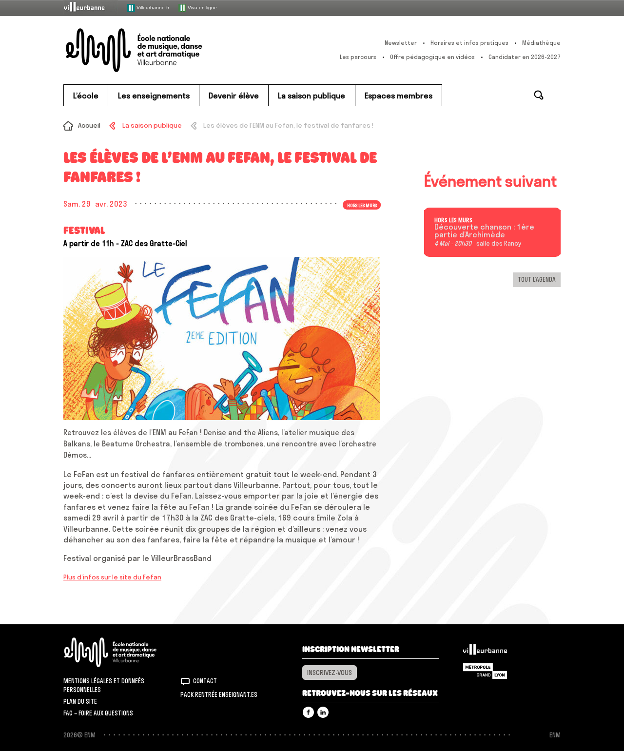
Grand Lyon (485, 671)
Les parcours (358, 56)
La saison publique (151, 125)
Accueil (89, 125)
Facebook (308, 712)
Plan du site (80, 701)
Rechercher (539, 95)
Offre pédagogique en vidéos (432, 56)
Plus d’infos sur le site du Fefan (112, 577)
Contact (205, 681)
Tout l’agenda (537, 279)
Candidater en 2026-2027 (524, 56)
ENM (123, 652)
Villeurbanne (485, 652)
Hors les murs (453, 220)
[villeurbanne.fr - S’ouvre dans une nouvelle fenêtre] (90, 7)
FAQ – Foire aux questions (98, 713)
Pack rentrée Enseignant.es (218, 694)
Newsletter (401, 42)
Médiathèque (541, 42)
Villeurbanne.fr (152, 7)
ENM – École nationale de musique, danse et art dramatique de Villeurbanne (153, 50)
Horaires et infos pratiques (469, 42)
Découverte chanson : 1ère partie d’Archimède (484, 231)
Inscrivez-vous (329, 672)
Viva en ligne (201, 7)
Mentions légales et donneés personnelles (103, 685)
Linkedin (323, 712)
